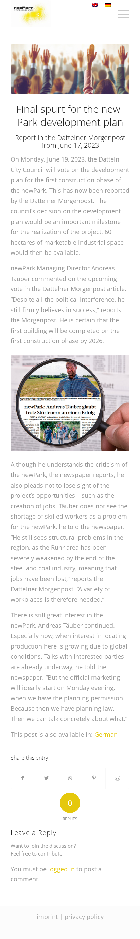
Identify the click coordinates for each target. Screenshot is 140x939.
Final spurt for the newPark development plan (70, 115)
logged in (61, 869)
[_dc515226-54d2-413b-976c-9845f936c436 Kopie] (70, 69)
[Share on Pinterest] (94, 778)
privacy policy (84, 917)
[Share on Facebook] (23, 778)
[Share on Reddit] (117, 778)
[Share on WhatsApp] (70, 778)
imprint (47, 917)
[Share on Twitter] (46, 778)
